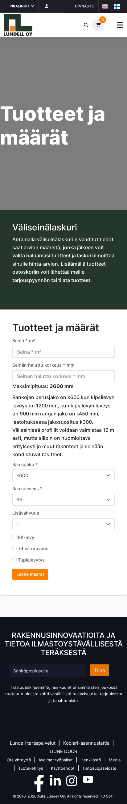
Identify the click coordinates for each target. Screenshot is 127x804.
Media (115, 759)
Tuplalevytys (31, 559)
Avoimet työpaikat (56, 759)
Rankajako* (25, 464)
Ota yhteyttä (19, 759)
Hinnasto (84, 6)
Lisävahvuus (25, 513)
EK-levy (26, 537)
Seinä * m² (23, 340)
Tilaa (99, 670)
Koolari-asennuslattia (86, 743)
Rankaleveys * (27, 488)
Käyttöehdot (63, 768)
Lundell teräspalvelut (32, 743)
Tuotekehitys (30, 768)
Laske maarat (30, 574)
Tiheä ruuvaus (33, 548)
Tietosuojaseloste (99, 768)
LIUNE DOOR (63, 752)
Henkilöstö (90, 759)
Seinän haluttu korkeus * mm (43, 365)
